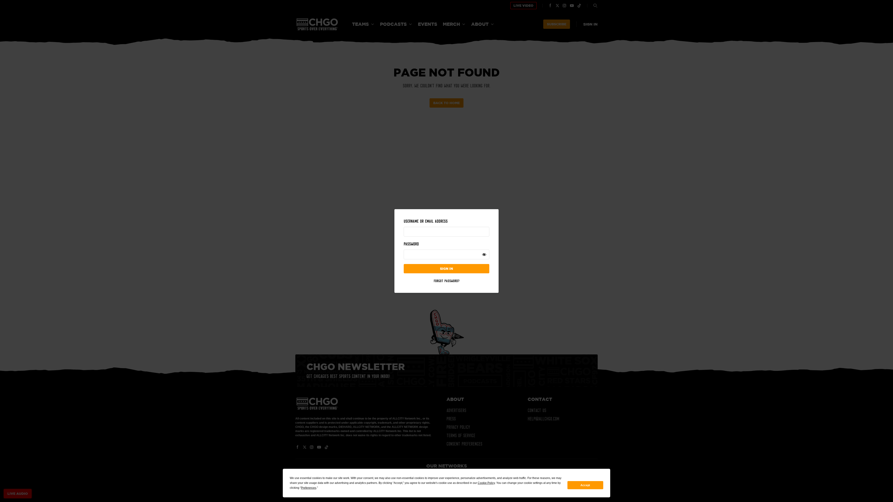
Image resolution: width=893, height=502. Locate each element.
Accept (585, 485)
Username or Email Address (426, 221)
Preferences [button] (308, 487)
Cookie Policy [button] (486, 483)
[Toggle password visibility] (484, 254)
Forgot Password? (447, 280)
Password (411, 244)
